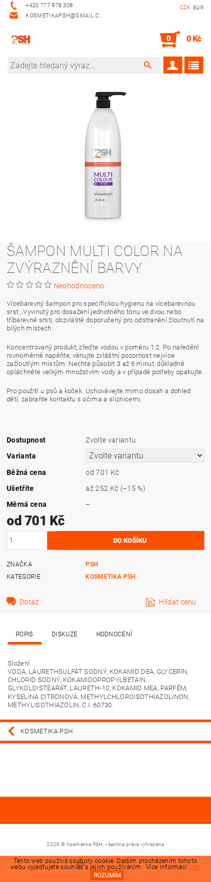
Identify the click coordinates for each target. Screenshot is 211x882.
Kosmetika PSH (111, 576)
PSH (92, 564)
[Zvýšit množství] (51, 536)
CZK (185, 7)
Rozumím (107, 875)
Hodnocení (114, 634)
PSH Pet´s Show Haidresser (105, 812)
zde (194, 867)
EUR (198, 7)
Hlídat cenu (178, 602)
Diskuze (64, 634)
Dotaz (29, 602)
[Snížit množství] (51, 545)
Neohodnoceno (79, 286)
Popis (24, 634)
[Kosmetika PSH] (21, 39)
